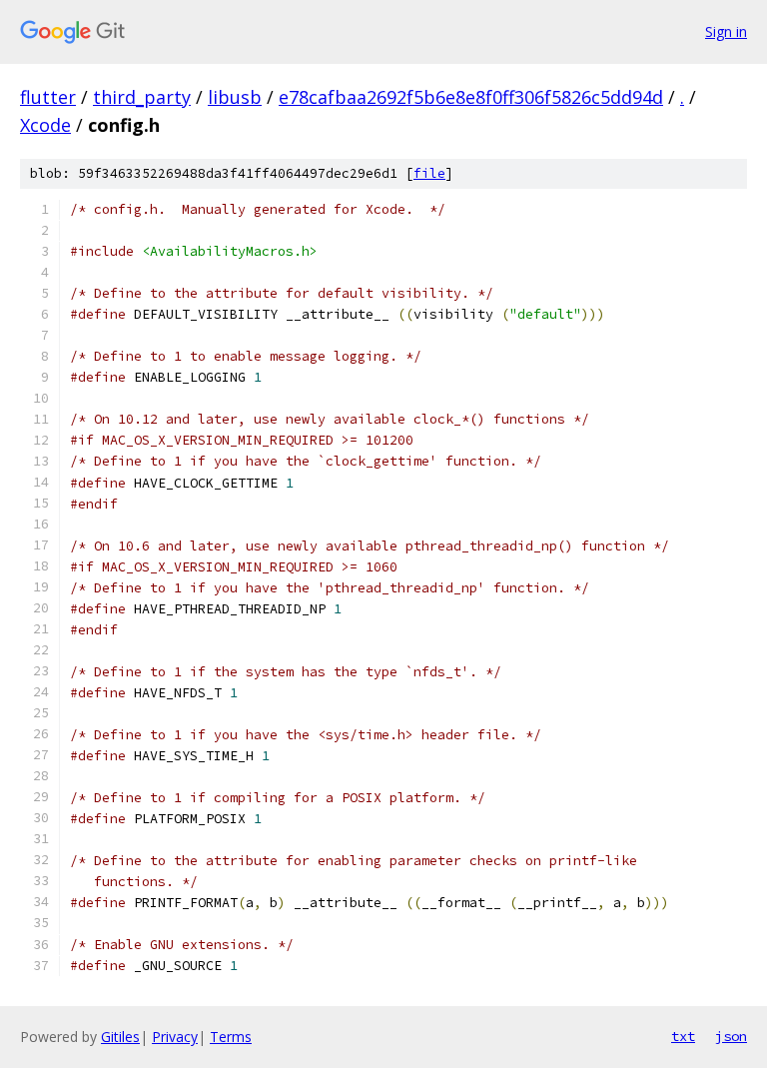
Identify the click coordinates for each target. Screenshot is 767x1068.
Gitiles (120, 1036)
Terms (231, 1036)
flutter (48, 97)
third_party (142, 97)
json (731, 1036)
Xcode (45, 125)
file (429, 173)
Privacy (175, 1036)
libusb (235, 97)
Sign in (726, 31)
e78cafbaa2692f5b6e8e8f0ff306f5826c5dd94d (471, 97)
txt (683, 1036)
